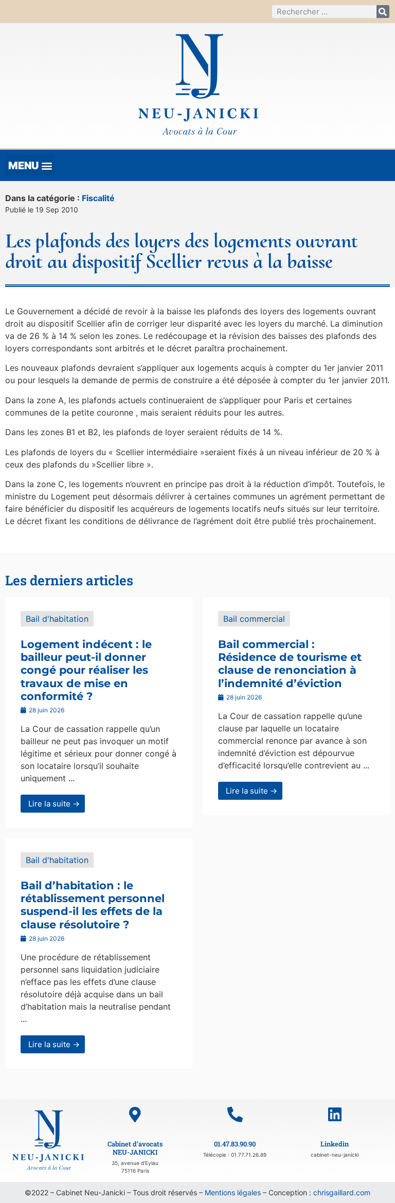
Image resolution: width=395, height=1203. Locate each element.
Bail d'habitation (57, 619)
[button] (30, 165)
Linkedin (334, 1143)
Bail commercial (254, 619)
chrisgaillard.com (341, 1192)
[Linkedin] (335, 1114)
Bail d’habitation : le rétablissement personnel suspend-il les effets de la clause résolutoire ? (93, 905)
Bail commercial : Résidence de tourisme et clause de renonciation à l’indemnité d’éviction (290, 664)
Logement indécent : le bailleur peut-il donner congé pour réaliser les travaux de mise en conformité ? (86, 670)
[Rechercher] (382, 11)
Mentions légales (233, 1192)
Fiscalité (98, 198)
